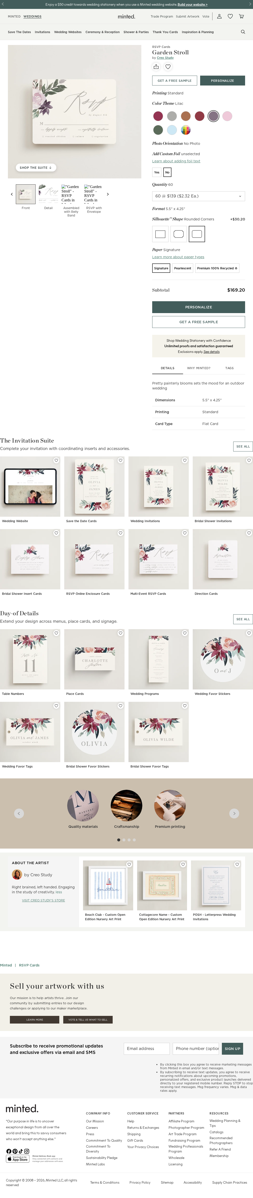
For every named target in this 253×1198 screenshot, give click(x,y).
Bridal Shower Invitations (213, 521)
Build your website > (193, 4)
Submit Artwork (187, 16)
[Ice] (172, 130)
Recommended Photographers (221, 1140)
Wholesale (176, 1157)
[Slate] (172, 116)
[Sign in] (219, 16)
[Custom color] (186, 130)
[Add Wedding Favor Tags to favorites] (56, 706)
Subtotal (160, 290)
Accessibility (193, 1182)
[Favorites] (230, 16)
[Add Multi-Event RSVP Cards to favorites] (185, 533)
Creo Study (165, 58)
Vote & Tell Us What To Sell (87, 1019)
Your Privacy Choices (143, 1146)
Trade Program (162, 16)
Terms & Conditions (104, 1182)
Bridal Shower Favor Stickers (87, 766)
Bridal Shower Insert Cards (22, 594)
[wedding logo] (126, 16)
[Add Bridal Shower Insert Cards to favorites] (56, 533)
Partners (176, 1113)
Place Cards (75, 694)
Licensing (176, 1164)
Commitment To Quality (104, 1140)
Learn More (34, 1019)
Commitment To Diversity (98, 1149)
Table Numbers (13, 694)
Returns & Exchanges (143, 1127)
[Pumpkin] (186, 116)
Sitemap (167, 1182)
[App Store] (17, 1161)
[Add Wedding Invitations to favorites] (185, 460)
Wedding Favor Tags (17, 766)
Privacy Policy (139, 1182)
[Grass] (158, 130)
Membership (219, 1155)
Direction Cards (206, 594)
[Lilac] (213, 116)
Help (130, 1121)
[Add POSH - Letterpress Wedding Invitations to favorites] (237, 864)
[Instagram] (27, 1151)
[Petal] (227, 116)
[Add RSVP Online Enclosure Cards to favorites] (121, 533)
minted (14, 16)
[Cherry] (200, 116)
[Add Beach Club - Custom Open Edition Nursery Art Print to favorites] (129, 864)
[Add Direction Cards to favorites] (249, 533)
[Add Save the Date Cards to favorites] (121, 460)
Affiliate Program (181, 1121)
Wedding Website (15, 521)
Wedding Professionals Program (186, 1149)
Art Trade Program (183, 1134)
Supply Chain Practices (229, 1182)
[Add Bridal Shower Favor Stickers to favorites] (121, 706)
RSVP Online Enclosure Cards (88, 594)
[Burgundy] (158, 116)
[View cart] (241, 16)
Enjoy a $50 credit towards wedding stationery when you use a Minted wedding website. (111, 4)
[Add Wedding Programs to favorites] (185, 633)
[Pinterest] (15, 1151)
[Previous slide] (12, 194)
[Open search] (243, 32)
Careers (92, 1127)
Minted (6, 965)
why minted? (199, 368)
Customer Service (143, 1113)
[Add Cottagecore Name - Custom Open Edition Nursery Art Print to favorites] (183, 864)
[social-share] (156, 67)
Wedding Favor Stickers (212, 694)
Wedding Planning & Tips (225, 1123)
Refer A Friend (220, 1149)
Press (90, 1134)
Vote (205, 16)
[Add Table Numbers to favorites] (56, 633)
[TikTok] (21, 1151)
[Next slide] (108, 194)
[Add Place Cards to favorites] (121, 633)
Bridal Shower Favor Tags (149, 766)
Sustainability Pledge (101, 1157)
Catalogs (216, 1132)
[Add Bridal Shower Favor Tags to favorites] (185, 706)
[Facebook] (9, 1151)
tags (229, 368)
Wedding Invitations (145, 521)
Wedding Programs (144, 694)
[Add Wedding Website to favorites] (56, 460)
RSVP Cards (161, 47)
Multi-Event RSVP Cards (148, 594)
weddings (32, 16)
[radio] (156, 172)
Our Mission (95, 1121)
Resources (219, 1113)
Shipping (134, 1134)
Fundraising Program (184, 1140)
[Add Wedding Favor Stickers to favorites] (249, 633)
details (168, 368)
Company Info (98, 1113)
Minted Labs (95, 1164)
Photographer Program (186, 1127)
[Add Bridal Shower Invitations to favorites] (249, 460)
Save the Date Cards (81, 521)
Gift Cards (135, 1140)
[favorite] (168, 67)
